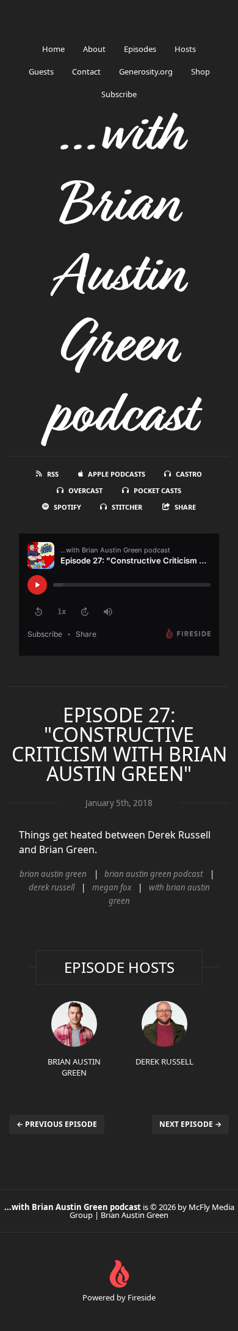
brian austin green (53, 873)
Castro (189, 474)
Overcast (85, 490)
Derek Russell (164, 1061)
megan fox (111, 887)
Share (185, 507)
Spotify (67, 507)
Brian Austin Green (74, 1067)
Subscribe (119, 94)
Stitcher (127, 507)
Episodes (140, 48)
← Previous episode (56, 1124)
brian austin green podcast (153, 873)
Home (53, 48)
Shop (200, 71)
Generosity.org (146, 71)
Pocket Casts (157, 490)
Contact (86, 71)
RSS (53, 474)
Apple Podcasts (116, 474)
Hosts (185, 48)
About (94, 48)
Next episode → (190, 1124)
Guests (41, 71)
